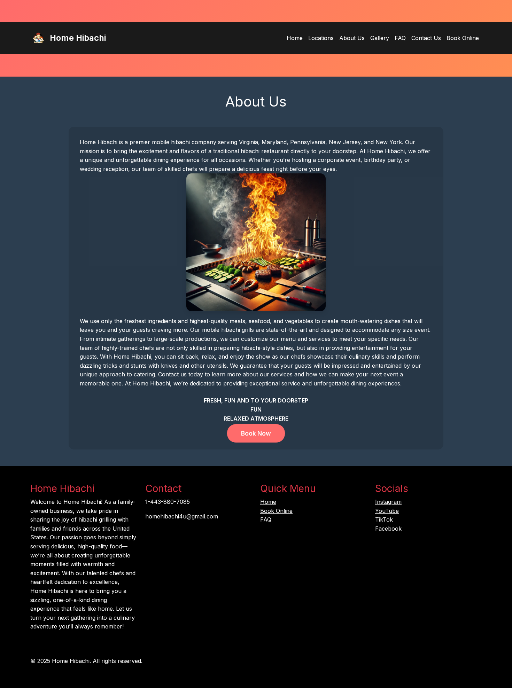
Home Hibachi (77, 38)
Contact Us (426, 37)
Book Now (256, 433)
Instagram (388, 501)
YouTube (387, 510)
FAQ (400, 37)
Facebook (388, 528)
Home (295, 37)
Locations (321, 37)
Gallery (379, 37)
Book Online (463, 37)
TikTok (384, 519)
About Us (352, 37)
